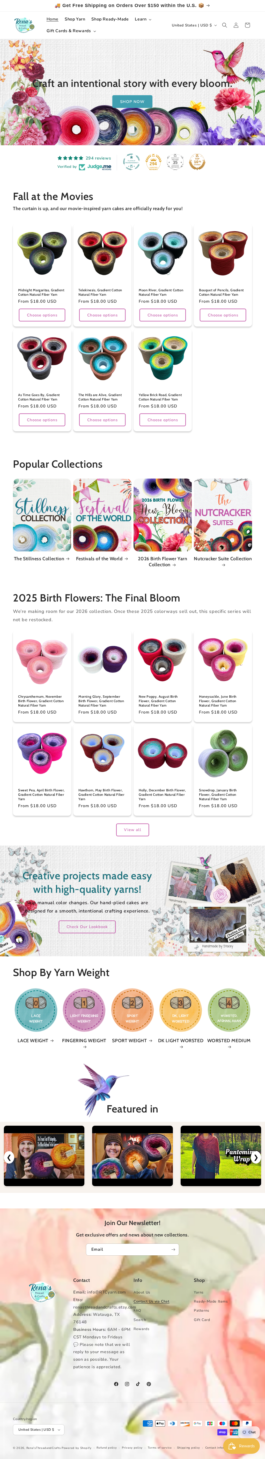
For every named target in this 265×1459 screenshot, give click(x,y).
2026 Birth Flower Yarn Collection (162, 562)
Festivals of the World (99, 559)
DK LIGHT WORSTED (181, 1040)
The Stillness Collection (39, 559)
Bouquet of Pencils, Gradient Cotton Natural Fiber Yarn (221, 292)
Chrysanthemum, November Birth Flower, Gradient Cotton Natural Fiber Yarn (41, 700)
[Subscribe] (173, 1249)
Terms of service (160, 1448)
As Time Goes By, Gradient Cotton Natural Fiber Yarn (39, 397)
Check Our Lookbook (87, 926)
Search (140, 1319)
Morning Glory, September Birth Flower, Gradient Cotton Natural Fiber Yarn (101, 700)
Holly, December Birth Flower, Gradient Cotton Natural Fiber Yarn (162, 794)
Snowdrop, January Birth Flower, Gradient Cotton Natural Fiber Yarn (218, 794)
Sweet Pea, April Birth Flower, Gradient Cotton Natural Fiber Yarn (41, 794)
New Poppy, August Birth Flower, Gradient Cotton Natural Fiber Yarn (158, 700)
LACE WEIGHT (33, 1040)
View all (132, 829)
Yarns (199, 1292)
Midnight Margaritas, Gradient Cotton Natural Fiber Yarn (41, 292)
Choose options (42, 315)
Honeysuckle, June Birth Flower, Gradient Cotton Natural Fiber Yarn (218, 700)
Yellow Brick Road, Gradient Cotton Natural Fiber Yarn (160, 397)
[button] (142, 19)
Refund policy (107, 1448)
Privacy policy (132, 1448)
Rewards (141, 1328)
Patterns (201, 1310)
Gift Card (202, 1319)
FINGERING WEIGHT (84, 1040)
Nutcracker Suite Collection (223, 559)
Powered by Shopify (77, 1448)
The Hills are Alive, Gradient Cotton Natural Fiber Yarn (100, 397)
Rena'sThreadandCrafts (43, 1448)
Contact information (219, 1448)
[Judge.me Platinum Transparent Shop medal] (131, 162)
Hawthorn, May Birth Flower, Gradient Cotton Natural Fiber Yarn (101, 794)
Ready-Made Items (211, 1301)
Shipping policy (188, 1448)
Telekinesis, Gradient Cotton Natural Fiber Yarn (100, 292)
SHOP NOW (132, 101)
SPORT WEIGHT (129, 1040)
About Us (142, 1292)
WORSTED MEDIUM (229, 1040)
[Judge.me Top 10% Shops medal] (197, 162)
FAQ (137, 1310)
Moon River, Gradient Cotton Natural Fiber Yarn (161, 292)
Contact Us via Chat (151, 1301)
